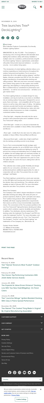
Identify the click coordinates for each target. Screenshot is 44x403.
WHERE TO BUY (37, 2)
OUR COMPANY (7, 323)
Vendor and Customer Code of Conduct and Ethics (17, 353)
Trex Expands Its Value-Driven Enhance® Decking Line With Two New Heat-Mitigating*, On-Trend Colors (21, 288)
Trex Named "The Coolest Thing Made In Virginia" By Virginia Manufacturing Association (21, 309)
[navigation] (22, 5)
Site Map (4, 363)
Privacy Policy (6, 339)
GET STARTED (6, 329)
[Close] (40, 389)
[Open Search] (34, 7)
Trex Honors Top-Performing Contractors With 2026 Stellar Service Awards (20, 276)
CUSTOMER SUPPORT (9, 317)
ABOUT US (5, 2)
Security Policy (6, 346)
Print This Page (8, 248)
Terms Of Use (6, 360)
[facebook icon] (3, 37)
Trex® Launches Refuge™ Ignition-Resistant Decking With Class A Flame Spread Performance (22, 299)
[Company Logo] (22, 7)
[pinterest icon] (7, 37)
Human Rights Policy (8, 350)
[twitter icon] (12, 37)
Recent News (8, 258)
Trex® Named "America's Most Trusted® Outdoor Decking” (21, 266)
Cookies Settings (21, 399)
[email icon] (17, 37)
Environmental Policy (8, 356)
